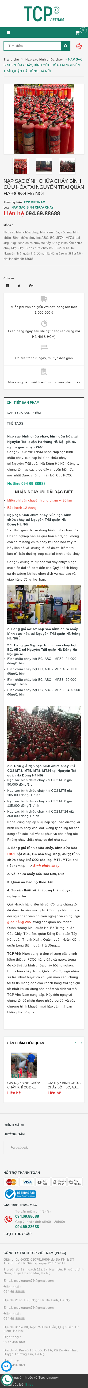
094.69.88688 (43, 213)
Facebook (19, 1147)
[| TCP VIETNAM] (44, 13)
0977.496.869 (14, 1342)
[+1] (31, 285)
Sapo (29, 1384)
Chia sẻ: (9, 278)
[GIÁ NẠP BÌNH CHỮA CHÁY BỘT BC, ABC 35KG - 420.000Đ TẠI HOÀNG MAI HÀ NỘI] (64, 1065)
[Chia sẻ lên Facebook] (8, 285)
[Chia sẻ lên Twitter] (19, 285)
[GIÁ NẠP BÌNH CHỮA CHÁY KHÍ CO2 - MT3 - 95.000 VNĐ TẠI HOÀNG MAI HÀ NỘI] (23, 1065)
